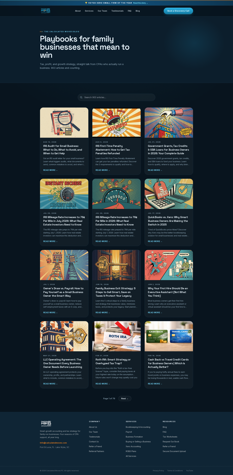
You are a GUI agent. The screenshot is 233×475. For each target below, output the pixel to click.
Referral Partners (96, 451)
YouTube (189, 471)
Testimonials (117, 11)
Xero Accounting (133, 446)
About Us (93, 427)
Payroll (129, 432)
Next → (124, 398)
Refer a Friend (95, 446)
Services (89, 11)
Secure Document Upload (174, 451)
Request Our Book (171, 441)
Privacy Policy (158, 471)
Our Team (102, 11)
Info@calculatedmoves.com (53, 443)
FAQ (129, 11)
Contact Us (94, 441)
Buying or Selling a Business (138, 441)
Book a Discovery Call (178, 11)
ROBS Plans (131, 451)
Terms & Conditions (175, 471)
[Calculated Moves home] (45, 11)
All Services (131, 456)
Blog (138, 11)
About (78, 11)
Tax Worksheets (170, 437)
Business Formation (134, 437)
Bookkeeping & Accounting (138, 427)
